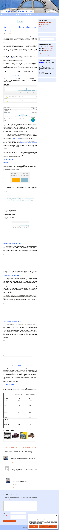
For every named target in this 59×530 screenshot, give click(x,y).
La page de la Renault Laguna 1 (44, 24)
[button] (56, 515)
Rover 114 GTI (41, 26)
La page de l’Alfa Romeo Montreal (45, 22)
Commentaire (6, 499)
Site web (5, 518)
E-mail (5, 515)
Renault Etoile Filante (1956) (30, 447)
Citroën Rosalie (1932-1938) (10, 447)
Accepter (33, 526)
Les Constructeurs (28, 14)
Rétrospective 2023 (42, 29)
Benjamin (5, 461)
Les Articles (19, 14)
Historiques (15, 33)
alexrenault (21, 33)
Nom (4, 513)
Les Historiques (49, 14)
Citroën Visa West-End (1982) (48, 48)
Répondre (13, 462)
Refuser (43, 526)
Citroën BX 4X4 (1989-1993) (47, 55)
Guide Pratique (10, 14)
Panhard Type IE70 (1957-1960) (49, 50)
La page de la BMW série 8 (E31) (44, 28)
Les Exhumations (39, 14)
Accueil (2, 14)
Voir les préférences (52, 526)
